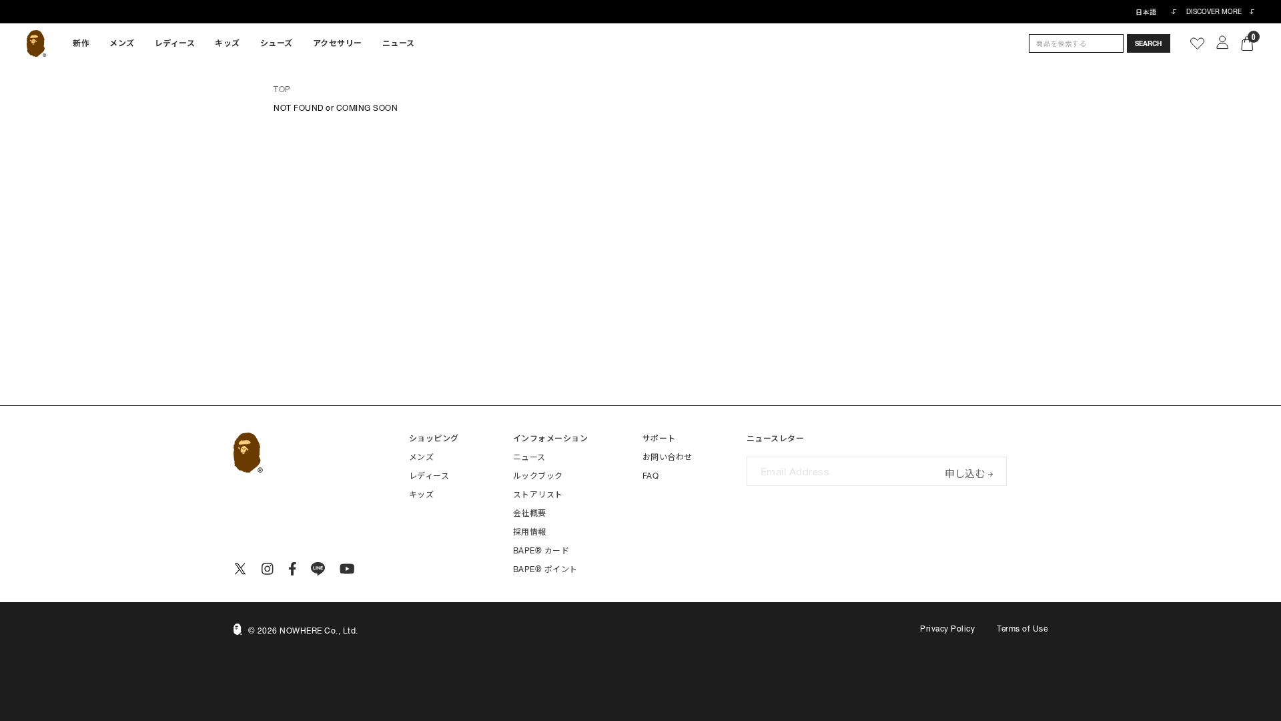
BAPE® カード (541, 550)
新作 (81, 43)
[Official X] (240, 568)
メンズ (122, 43)
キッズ (227, 43)
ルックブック (538, 476)
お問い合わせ (668, 457)
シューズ (276, 43)
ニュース (398, 43)
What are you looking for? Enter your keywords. (1, 2)
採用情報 (529, 532)
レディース (175, 43)
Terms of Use (1022, 629)
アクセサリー (337, 43)
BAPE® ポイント (545, 569)
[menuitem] (81, 43)
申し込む (965, 472)
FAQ (651, 476)
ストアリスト (538, 494)
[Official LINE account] (318, 568)
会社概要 (529, 513)
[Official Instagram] (268, 568)
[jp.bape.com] (36, 43)
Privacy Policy (947, 629)
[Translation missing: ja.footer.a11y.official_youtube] (347, 568)
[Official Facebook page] (292, 568)
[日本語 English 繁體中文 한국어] (1155, 12)
